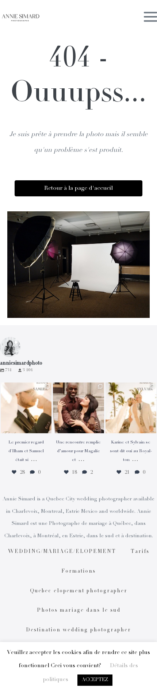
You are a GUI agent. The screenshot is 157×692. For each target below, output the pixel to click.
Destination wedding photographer (78, 630)
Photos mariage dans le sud (78, 610)
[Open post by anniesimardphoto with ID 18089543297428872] (131, 407)
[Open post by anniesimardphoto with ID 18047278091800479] (26, 407)
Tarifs (140, 551)
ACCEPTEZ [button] (95, 680)
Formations (78, 571)
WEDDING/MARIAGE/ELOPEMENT (62, 551)
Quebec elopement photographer (78, 591)
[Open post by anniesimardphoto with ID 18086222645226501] (78, 407)
